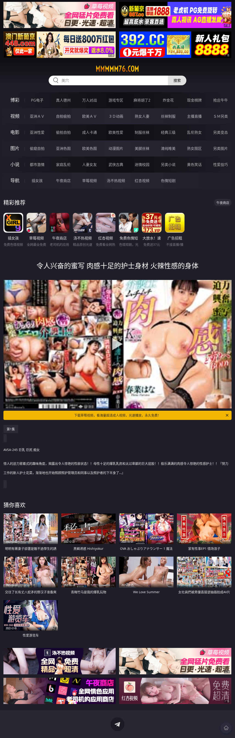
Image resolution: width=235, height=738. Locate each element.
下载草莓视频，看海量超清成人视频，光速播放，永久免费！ (117, 415)
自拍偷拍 (63, 116)
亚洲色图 (63, 148)
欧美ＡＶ (89, 116)
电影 (15, 132)
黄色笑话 (194, 164)
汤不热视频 (116, 180)
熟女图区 (194, 148)
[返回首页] (226, 727)
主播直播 (194, 116)
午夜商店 (63, 180)
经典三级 (168, 132)
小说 (15, 164)
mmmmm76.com (117, 68)
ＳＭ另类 (220, 116)
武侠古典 (116, 164)
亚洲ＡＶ (37, 116)
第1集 (11, 429)
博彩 (15, 100)
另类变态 (220, 132)
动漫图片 (116, 148)
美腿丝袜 (142, 148)
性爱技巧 (220, 164)
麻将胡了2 (142, 100)
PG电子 (37, 100)
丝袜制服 (168, 116)
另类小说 (168, 164)
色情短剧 (168, 180)
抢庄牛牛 (220, 100)
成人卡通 (89, 132)
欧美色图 (89, 148)
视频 (15, 116)
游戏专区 (116, 100)
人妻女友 (89, 164)
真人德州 (63, 100)
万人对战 (89, 100)
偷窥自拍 (37, 148)
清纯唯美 (168, 148)
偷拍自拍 (63, 132)
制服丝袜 (142, 132)
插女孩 (37, 180)
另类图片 (220, 148)
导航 (15, 180)
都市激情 (37, 164)
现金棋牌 (194, 100)
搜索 (177, 80)
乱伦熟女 (194, 132)
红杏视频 (142, 180)
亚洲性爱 (37, 132)
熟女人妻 (142, 116)
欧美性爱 (116, 132)
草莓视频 (89, 180)
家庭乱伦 (63, 164)
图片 (15, 148)
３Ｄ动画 (116, 116)
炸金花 (168, 100)
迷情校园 (142, 164)
